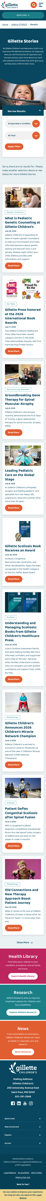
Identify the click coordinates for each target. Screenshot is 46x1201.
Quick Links (22, 15)
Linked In (19, 1103)
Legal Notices (10, 1173)
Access (8, 1143)
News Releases (23, 1052)
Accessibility (23, 1173)
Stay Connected (12, 1126)
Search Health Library (22, 976)
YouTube (25, 1103)
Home (5, 24)
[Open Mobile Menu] (41, 5)
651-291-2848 (23, 1096)
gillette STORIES (19, 24)
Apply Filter (14, 146)
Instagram (31, 1103)
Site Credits (36, 1173)
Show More (23, 942)
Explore (8, 1135)
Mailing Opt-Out (22, 1177)
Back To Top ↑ (23, 1184)
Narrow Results (17, 111)
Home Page (9, 5)
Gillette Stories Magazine (28, 65)
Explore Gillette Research (23, 1012)
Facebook (13, 1103)
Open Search (34, 5)
